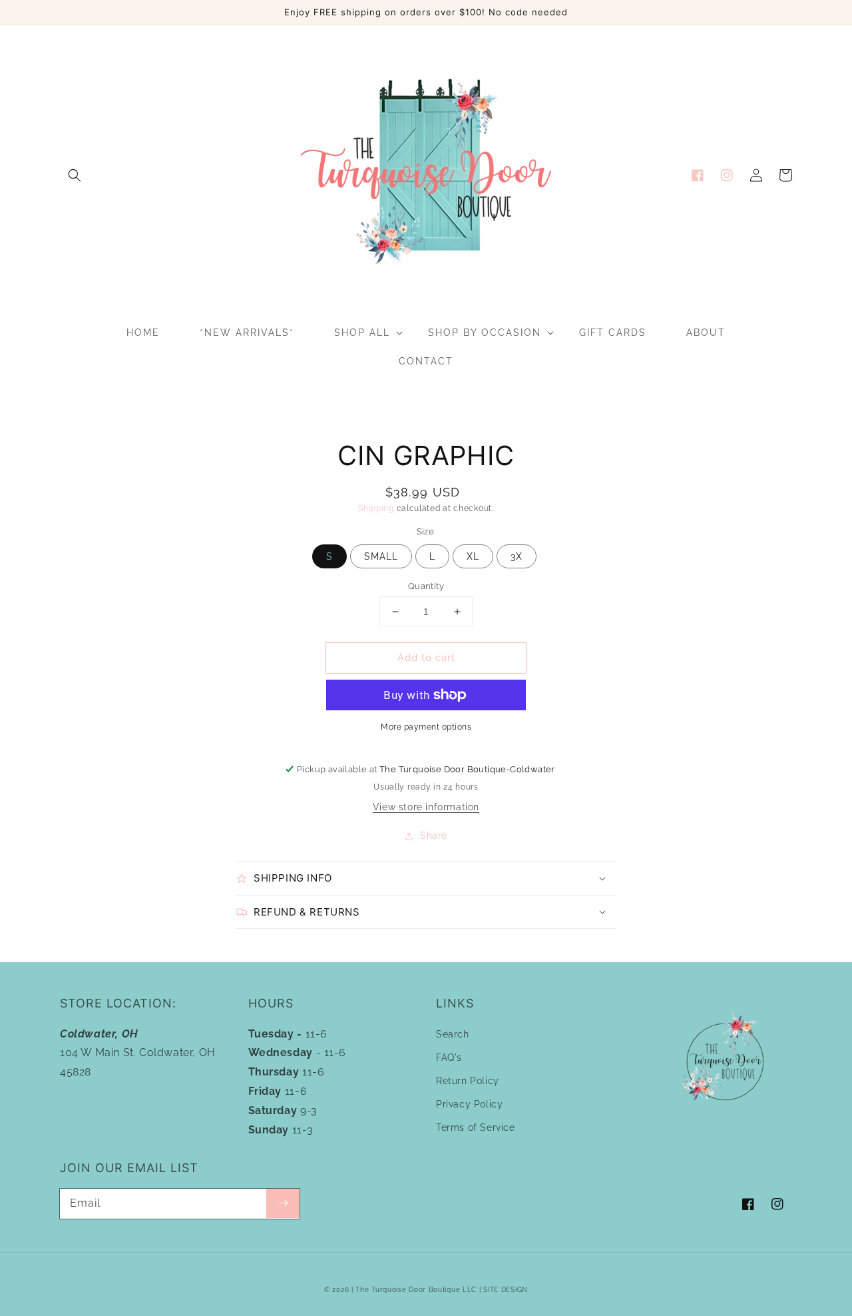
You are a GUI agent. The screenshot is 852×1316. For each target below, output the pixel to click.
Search (452, 1034)
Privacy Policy (469, 1104)
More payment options (426, 727)
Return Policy (467, 1080)
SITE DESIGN (505, 1289)
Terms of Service (475, 1127)
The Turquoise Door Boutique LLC (416, 1289)
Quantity (426, 586)
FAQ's (449, 1057)
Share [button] (433, 835)
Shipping (376, 508)
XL (473, 556)
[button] (74, 175)
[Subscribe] (283, 1203)
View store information (426, 807)
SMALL (381, 556)
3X (517, 556)
